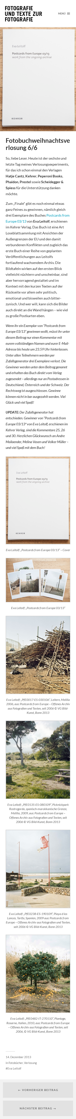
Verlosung (30, 1063)
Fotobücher (16, 1063)
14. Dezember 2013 (18, 1057)
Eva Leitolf (14, 1068)
